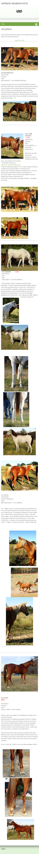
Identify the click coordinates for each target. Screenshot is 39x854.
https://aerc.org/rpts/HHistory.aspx (11, 165)
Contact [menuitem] (3, 848)
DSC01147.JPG (19, 40)
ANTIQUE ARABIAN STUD (14, 3)
